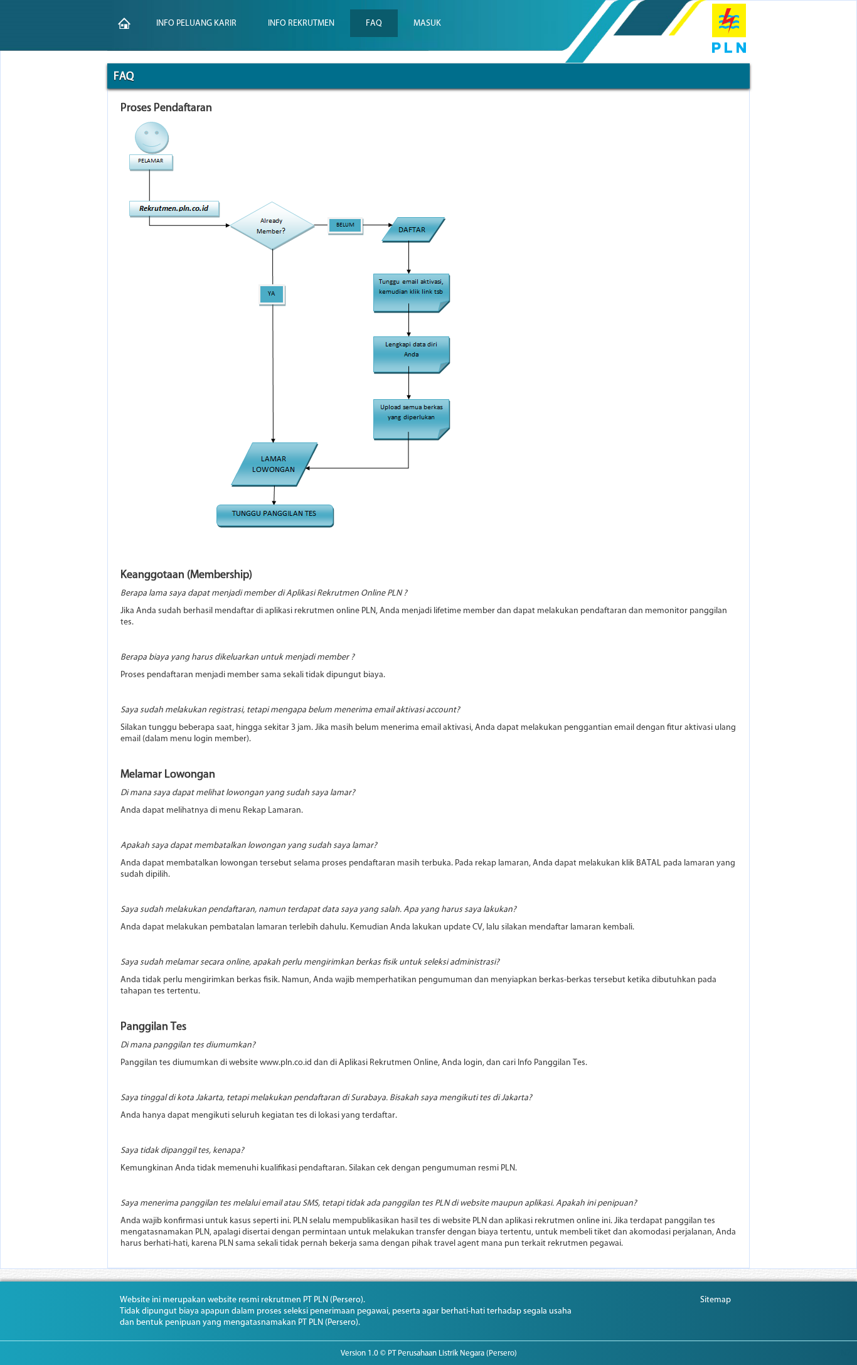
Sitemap (715, 1299)
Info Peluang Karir (196, 23)
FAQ (374, 23)
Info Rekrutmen (301, 23)
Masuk (427, 23)
